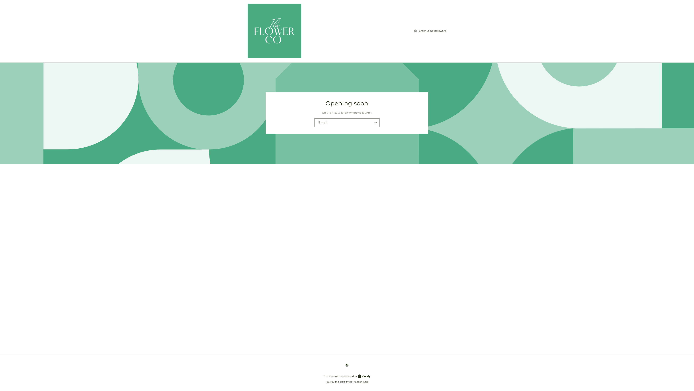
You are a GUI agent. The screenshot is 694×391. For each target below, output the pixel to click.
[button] (430, 31)
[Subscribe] (375, 123)
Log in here (362, 381)
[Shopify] (364, 376)
